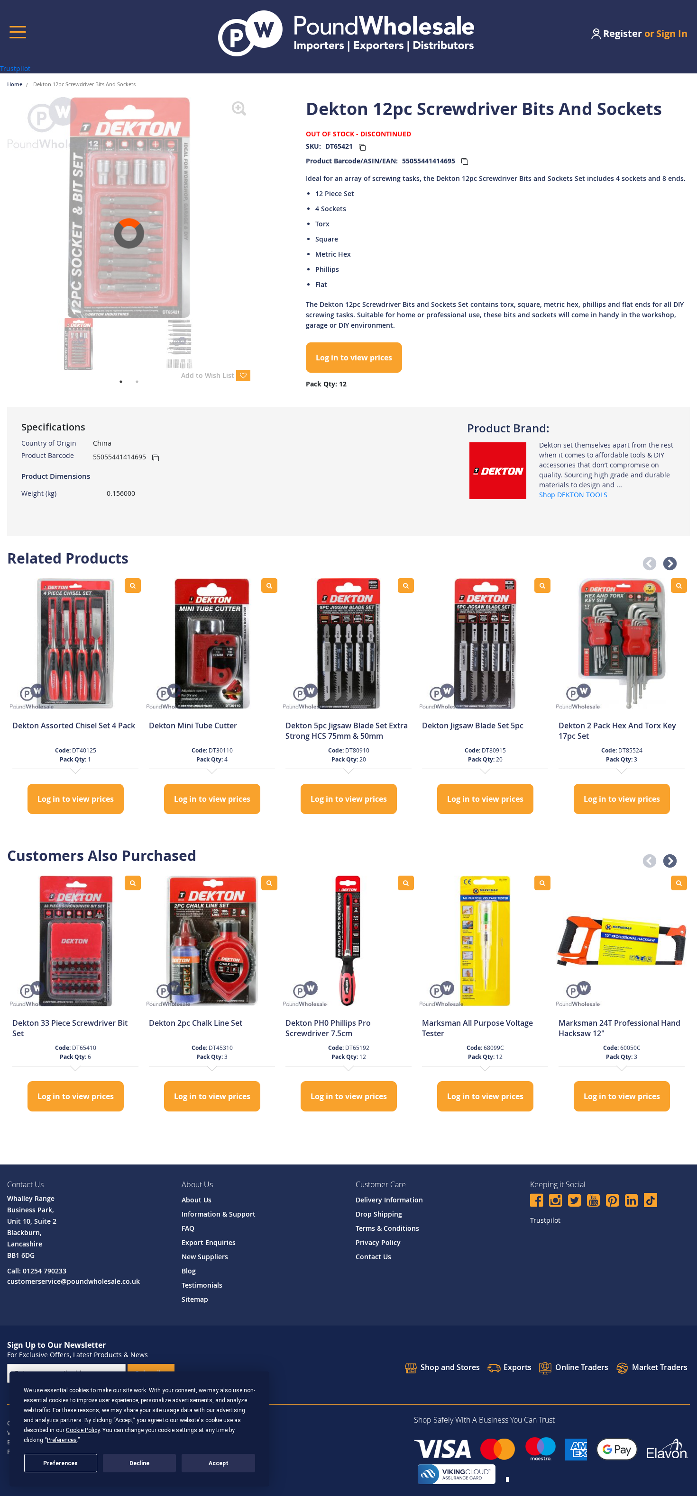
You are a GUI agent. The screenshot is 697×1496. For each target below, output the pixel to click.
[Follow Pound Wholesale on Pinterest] (612, 1201)
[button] (646, 561)
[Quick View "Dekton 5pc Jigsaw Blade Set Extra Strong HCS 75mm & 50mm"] (406, 585)
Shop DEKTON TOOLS (573, 494)
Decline (139, 1463)
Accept (219, 1463)
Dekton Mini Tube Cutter (193, 725)
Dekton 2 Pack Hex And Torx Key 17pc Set (617, 730)
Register (622, 33)
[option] (75, 697)
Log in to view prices (354, 357)
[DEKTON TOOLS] (497, 470)
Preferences (60, 1463)
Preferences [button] (62, 1440)
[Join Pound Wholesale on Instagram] (555, 1201)
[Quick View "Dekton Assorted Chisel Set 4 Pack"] (133, 585)
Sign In (672, 33)
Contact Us (373, 1256)
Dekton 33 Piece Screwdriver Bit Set (70, 1028)
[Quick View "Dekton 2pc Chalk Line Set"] (269, 883)
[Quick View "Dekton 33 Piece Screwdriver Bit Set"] (133, 883)
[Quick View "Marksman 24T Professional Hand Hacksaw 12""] (679, 883)
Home (15, 84)
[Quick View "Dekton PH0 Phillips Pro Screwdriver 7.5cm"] (406, 883)
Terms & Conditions (387, 1228)
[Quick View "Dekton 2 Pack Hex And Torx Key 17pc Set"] (679, 585)
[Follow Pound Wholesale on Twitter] (574, 1201)
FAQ (188, 1228)
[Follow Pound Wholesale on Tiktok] (650, 1200)
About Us (196, 1199)
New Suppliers (205, 1256)
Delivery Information (389, 1199)
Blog (189, 1270)
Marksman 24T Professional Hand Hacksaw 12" (619, 1028)
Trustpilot (15, 68)
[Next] (257, 207)
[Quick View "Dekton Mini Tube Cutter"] (269, 585)
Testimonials (202, 1285)
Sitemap (195, 1299)
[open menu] (17, 32)
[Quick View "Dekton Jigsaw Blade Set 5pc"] (542, 585)
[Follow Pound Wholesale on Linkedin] (631, 1201)
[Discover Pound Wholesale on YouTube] (593, 1201)
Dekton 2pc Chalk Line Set (195, 1023)
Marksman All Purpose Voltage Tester (477, 1028)
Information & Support (219, 1213)
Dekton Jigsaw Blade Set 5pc (472, 725)
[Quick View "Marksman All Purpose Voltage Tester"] (542, 883)
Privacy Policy (378, 1242)
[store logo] (346, 33)
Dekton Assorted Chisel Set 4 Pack (73, 725)
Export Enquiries (209, 1242)
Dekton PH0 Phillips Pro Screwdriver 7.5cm (328, 1028)
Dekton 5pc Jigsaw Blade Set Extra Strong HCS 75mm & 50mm (346, 730)
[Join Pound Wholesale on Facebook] (536, 1201)
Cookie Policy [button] (83, 1430)
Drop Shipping (379, 1213)
